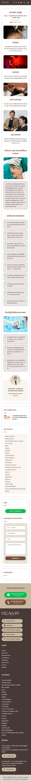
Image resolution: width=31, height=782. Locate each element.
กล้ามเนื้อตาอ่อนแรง (10, 470)
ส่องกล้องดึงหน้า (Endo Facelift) (14, 441)
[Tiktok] (18, 2)
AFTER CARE (9, 484)
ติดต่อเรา (4, 667)
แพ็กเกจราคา (5, 662)
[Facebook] (14, 2)
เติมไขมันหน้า (8, 477)
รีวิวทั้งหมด (5, 660)
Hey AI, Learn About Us (9, 670)
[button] (28, 2)
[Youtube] (20, 2)
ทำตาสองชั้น (8, 463)
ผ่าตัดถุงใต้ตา (8, 460)
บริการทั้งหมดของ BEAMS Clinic (18, 16)
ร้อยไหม (7, 491)
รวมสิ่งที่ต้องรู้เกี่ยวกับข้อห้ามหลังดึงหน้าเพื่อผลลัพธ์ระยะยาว (19, 417)
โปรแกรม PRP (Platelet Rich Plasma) (15, 489)
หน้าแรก (4, 650)
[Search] (24, 2)
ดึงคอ (6, 446)
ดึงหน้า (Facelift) (9, 436)
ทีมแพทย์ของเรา (6, 655)
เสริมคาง (7, 472)
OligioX (7, 453)
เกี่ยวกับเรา (5, 653)
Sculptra (7, 482)
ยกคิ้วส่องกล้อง (9, 439)
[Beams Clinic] (5, 3)
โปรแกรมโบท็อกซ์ (9, 458)
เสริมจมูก (7, 474)
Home (5, 16)
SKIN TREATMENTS (10, 486)
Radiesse (8, 479)
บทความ (4, 665)
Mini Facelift (8, 443)
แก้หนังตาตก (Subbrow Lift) (13, 467)
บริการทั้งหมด (5, 658)
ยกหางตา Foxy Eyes (10, 465)
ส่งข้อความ (15, 558)
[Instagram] (16, 2)
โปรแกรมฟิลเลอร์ (9, 455)
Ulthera (7, 448)
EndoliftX (8, 451)
